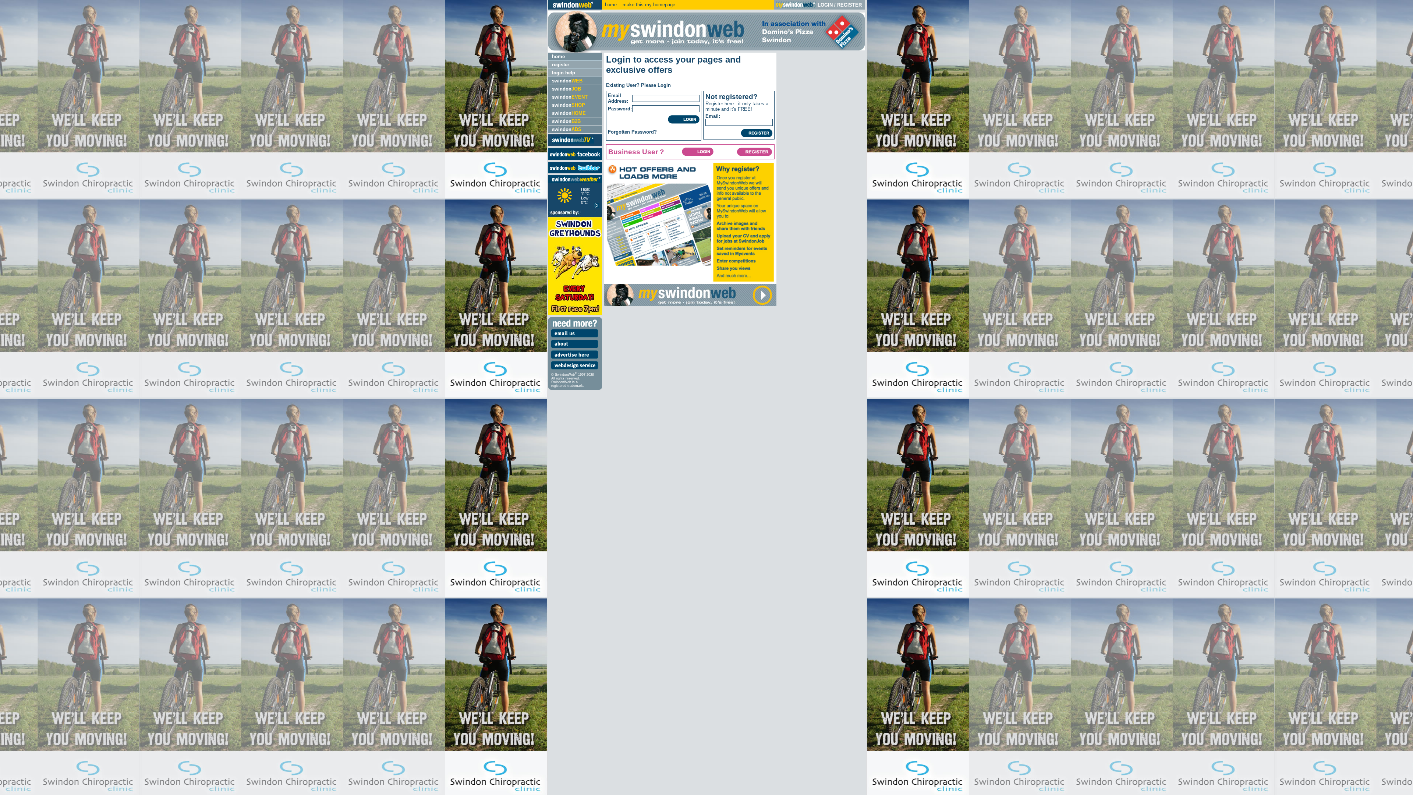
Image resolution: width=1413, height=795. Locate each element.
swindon (567, 81)
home (611, 4)
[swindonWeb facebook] (575, 158)
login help (563, 72)
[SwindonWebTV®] (573, 143)
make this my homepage (648, 4)
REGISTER (849, 5)
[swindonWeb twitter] (575, 171)
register (560, 64)
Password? (644, 132)
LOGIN (825, 5)
